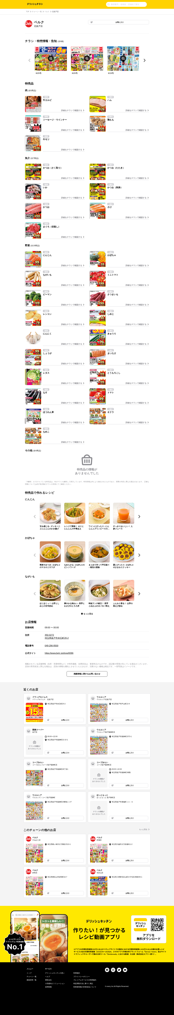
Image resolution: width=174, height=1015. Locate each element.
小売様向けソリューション (55, 983)
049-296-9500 (51, 646)
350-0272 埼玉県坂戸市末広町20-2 (57, 636)
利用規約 (76, 973)
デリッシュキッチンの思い (55, 973)
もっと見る (143, 829)
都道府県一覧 (31, 980)
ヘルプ (47, 977)
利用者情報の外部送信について (84, 987)
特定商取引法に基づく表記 (83, 983)
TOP (27, 12)
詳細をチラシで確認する (71, 110)
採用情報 (48, 987)
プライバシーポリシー (81, 977)
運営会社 (48, 980)
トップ (29, 973)
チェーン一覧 (37, 12)
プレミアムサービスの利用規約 (84, 980)
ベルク (46, 12)
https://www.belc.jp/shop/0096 (59, 653)
